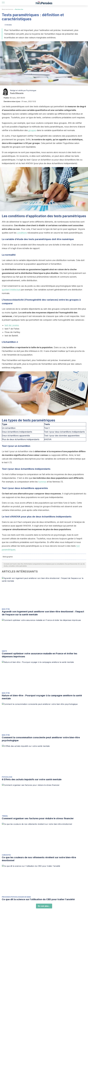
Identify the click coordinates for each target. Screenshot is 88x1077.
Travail (5, 816)
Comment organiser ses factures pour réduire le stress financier (38, 818)
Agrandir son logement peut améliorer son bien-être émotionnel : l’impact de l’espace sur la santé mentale (43, 613)
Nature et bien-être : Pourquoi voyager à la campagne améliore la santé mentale (42, 697)
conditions (22, 233)
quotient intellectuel (11, 289)
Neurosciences (7, 9)
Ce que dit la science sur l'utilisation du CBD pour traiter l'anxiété (38, 899)
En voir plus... (44, 906)
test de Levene (12, 325)
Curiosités (6, 855)
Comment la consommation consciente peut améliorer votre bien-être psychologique (41, 739)
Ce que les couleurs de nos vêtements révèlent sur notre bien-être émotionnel (39, 859)
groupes (32, 130)
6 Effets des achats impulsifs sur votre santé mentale (32, 779)
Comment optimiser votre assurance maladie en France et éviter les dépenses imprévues (39, 655)
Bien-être (6, 609)
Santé (4, 651)
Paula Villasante (16, 93)
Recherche (19, 9)
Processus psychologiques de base (16, 897)
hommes (42, 481)
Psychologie (7, 777)
